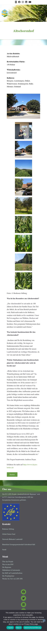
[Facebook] (23, 591)
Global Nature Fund (8, 534)
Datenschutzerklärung (32, 627)
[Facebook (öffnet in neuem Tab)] (19, 2)
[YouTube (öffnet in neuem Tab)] (30, 2)
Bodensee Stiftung (8, 529)
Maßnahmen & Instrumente (11, 570)
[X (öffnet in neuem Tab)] (16, 2)
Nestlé (4, 549)
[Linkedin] (23, 604)
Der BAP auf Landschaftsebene (12, 573)
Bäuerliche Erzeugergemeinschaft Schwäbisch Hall (18, 544)
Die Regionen (6, 567)
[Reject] (44, 620)
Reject (18, 627)
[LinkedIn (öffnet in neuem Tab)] (26, 2)
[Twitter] (23, 598)
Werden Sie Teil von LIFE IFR (12, 579)
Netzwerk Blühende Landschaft (12, 539)
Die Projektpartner (8, 576)
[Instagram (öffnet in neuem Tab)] (23, 2)
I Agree (10, 627)
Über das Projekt (7, 561)
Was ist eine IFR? (8, 564)
